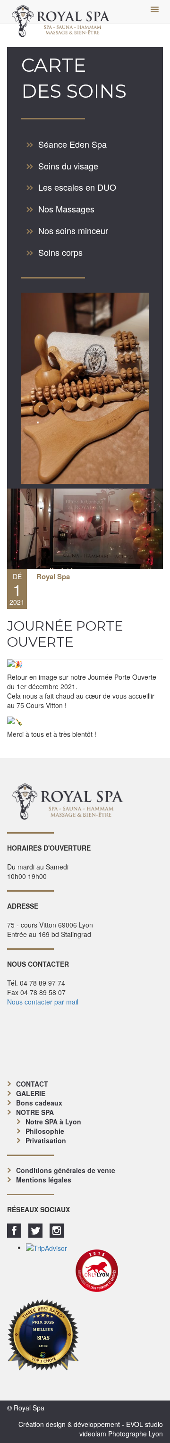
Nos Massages (66, 209)
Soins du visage (68, 166)
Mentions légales (43, 1179)
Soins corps (60, 252)
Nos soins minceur (73, 230)
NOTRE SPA (35, 1112)
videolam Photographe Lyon (121, 1433)
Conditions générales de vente (65, 1170)
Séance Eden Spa (72, 144)
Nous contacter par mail (42, 1001)
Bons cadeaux (39, 1102)
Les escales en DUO (77, 187)
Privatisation (46, 1140)
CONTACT (32, 1084)
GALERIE (30, 1093)
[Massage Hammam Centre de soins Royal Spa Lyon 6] (61, 12)
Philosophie (45, 1131)
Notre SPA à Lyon (53, 1121)
